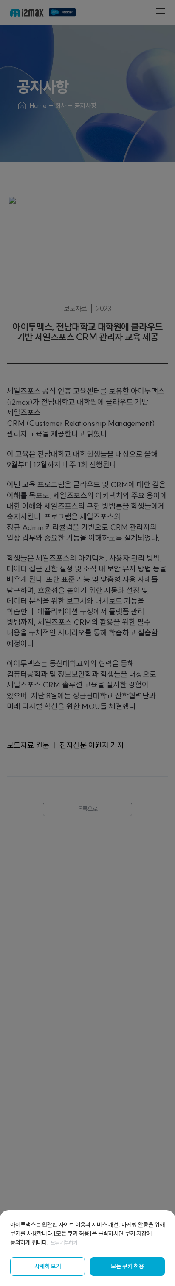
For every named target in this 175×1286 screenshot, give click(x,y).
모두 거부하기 (64, 1242)
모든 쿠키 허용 (127, 1266)
